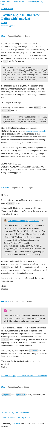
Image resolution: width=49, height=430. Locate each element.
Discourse (16, 423)
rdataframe (5, 26)
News (9, 1)
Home (2, 1)
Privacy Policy (24, 417)
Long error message (12, 102)
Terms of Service (8, 417)
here (22, 356)
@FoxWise (33, 350)
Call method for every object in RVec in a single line (24, 220)
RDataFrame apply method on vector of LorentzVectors (24, 375)
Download (31, 1)
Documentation (19, 1)
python (12, 26)
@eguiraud (6, 394)
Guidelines (25, 412)
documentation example (36, 131)
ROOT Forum (7, 8)
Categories (13, 412)
